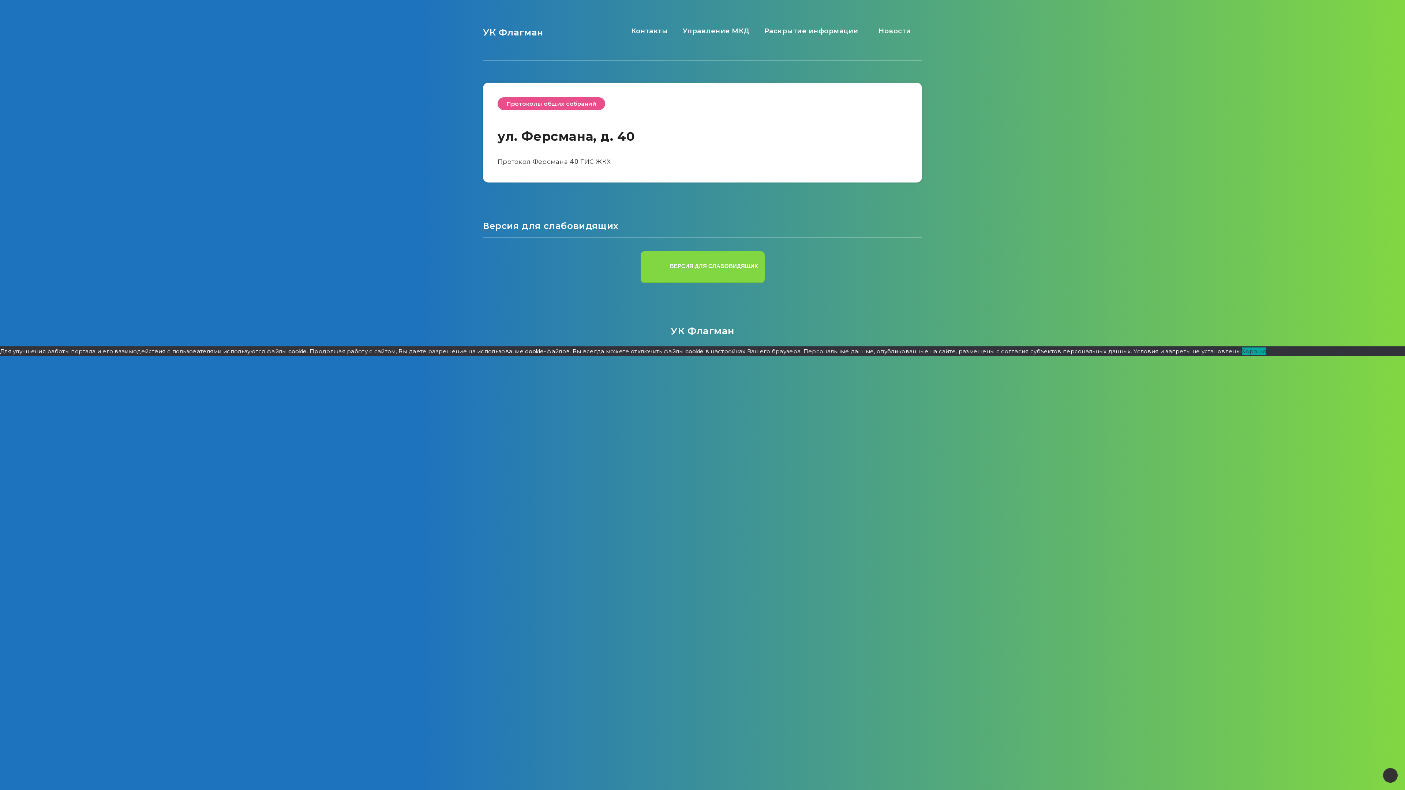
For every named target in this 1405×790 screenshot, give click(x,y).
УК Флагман (513, 32)
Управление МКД (715, 31)
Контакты (648, 31)
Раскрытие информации (810, 31)
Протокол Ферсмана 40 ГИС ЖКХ (554, 161)
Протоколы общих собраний (551, 103)
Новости (894, 31)
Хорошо (1254, 351)
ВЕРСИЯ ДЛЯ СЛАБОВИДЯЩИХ (713, 266)
